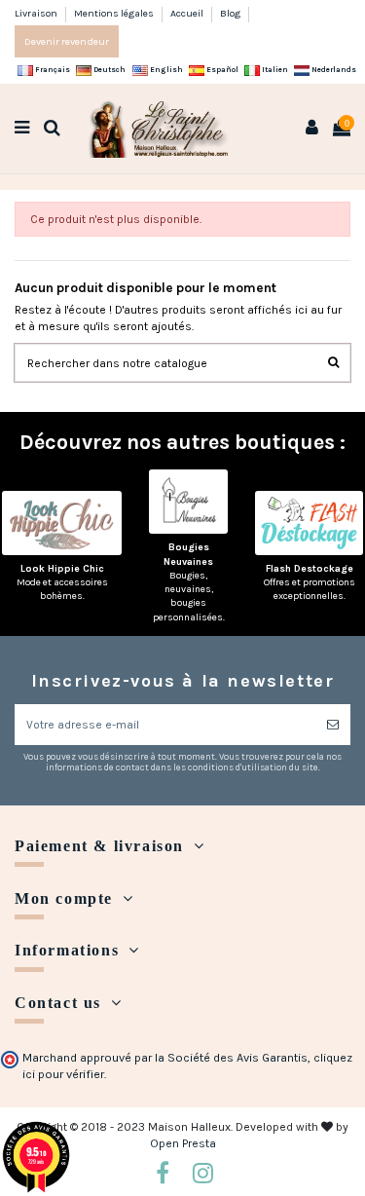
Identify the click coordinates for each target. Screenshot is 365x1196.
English (165, 69)
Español (221, 69)
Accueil (187, 13)
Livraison (37, 13)
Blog (230, 13)
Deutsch (108, 69)
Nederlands (333, 69)
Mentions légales (115, 13)
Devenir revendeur (66, 41)
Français (51, 69)
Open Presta (183, 1143)
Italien (274, 69)
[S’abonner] (332, 724)
